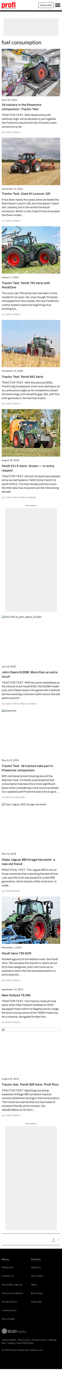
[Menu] (57, 5)
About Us (36, 1267)
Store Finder (8, 1318)
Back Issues (37, 1293)
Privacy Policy (9, 1301)
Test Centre (37, 1275)
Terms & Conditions (12, 1293)
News (34, 1284)
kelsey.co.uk (36, 1349)
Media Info (7, 1267)
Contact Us (8, 1275)
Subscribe (46, 5)
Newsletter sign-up (12, 1284)
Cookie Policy (9, 1310)
